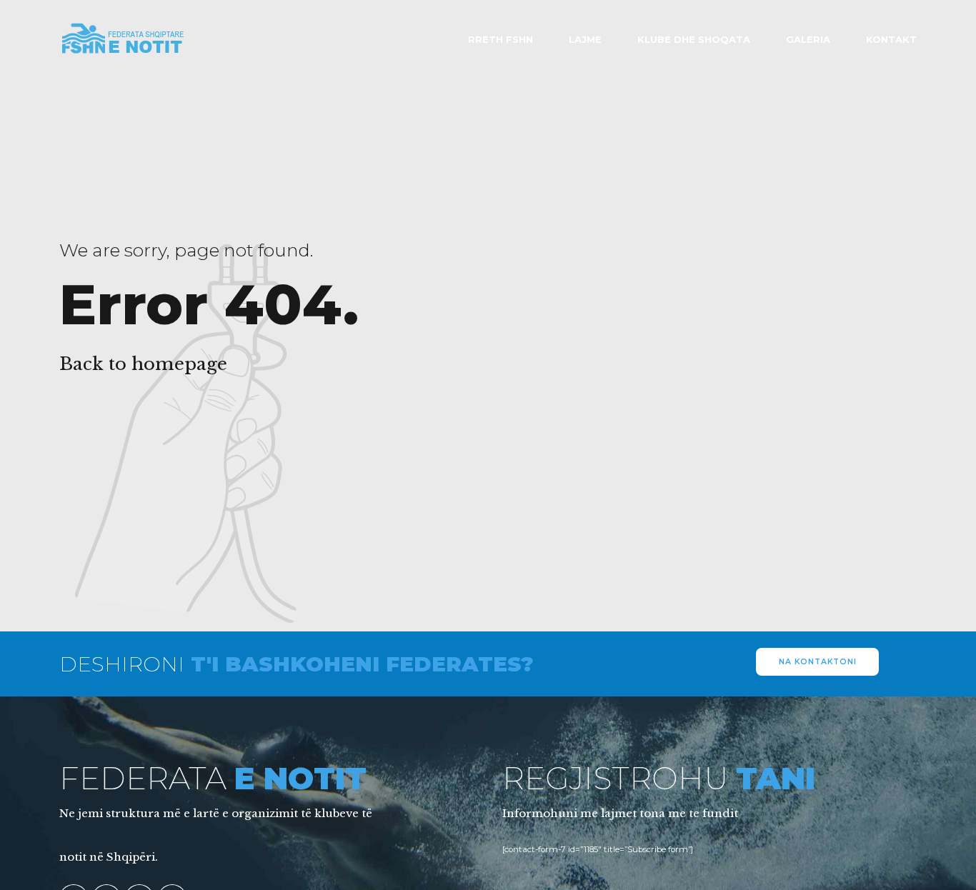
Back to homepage (143, 364)
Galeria (808, 39)
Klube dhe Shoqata (693, 39)
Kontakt (891, 39)
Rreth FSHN (500, 39)
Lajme (585, 39)
